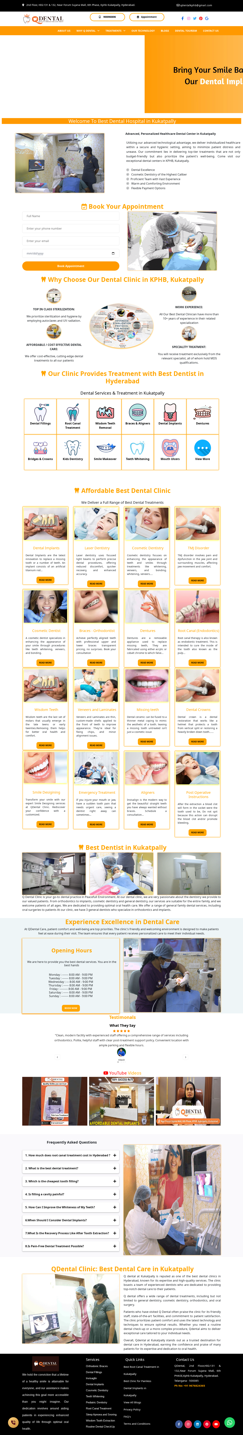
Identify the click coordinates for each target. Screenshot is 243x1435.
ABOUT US (64, 30)
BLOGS (165, 30)
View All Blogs (132, 1402)
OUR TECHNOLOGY (143, 30)
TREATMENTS (113, 30)
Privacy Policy (132, 1409)
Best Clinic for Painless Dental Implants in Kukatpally (137, 1388)
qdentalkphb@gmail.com (196, 5)
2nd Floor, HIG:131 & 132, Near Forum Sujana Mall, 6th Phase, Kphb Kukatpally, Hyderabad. (79, 5)
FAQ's (127, 1416)
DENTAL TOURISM (186, 30)
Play (55, 1101)
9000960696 (109, 16)
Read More (45, 579)
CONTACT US (211, 30)
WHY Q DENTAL (86, 30)
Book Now (71, 1008)
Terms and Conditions (137, 1423)
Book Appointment (70, 266)
